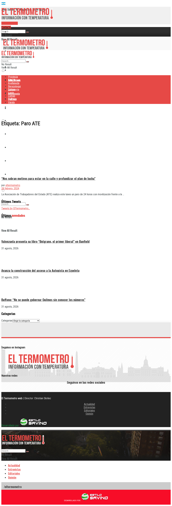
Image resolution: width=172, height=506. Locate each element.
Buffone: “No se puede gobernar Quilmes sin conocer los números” (43, 299)
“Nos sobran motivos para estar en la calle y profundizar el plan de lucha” (48, 178)
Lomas (11, 96)
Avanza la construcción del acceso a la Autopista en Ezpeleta (40, 270)
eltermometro (13, 185)
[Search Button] (27, 32)
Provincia (13, 32)
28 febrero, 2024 (10, 188)
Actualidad (89, 404)
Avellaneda (13, 83)
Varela (11, 174)
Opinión (89, 413)
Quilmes (12, 99)
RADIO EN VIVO (9, 23)
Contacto (6, 27)
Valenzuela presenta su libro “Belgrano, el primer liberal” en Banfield (45, 241)
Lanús (11, 92)
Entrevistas (89, 407)
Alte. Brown (14, 80)
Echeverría (13, 89)
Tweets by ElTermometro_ (15, 208)
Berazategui (15, 107)
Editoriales (89, 410)
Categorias (7, 320)
